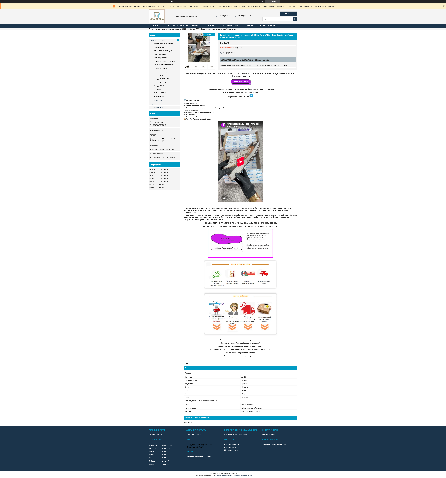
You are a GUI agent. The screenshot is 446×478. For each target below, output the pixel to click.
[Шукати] (295, 19)
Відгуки (153, 104)
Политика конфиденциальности (237, 434)
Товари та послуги (175, 25)
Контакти (212, 25)
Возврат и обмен (267, 25)
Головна (157, 25)
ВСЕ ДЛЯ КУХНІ (160, 75)
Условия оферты (156, 434)
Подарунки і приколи (161, 68)
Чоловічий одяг (159, 47)
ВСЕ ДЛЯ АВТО (159, 86)
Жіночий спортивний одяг (163, 51)
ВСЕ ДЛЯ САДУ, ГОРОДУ (163, 79)
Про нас (195, 25)
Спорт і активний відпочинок (164, 65)
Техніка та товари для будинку (164, 61)
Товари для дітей (160, 54)
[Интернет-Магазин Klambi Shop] (157, 22)
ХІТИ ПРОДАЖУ (160, 93)
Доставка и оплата (231, 25)
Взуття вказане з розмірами (163, 72)
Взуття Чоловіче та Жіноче (163, 44)
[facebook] (184, 364)
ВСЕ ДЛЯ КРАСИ (160, 82)
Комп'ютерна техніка (161, 58)
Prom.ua (234, 474)
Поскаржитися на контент (224, 476)
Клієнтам (250, 25)
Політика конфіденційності (243, 476)
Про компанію (156, 100)
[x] (187, 364)
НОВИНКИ (157, 89)
